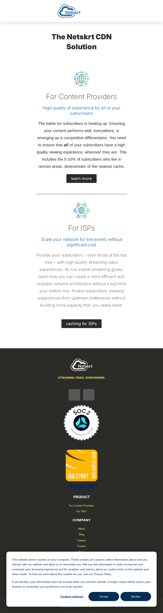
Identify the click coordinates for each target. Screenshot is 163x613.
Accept (104, 596)
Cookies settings (71, 596)
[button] (102, 11)
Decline (136, 596)
